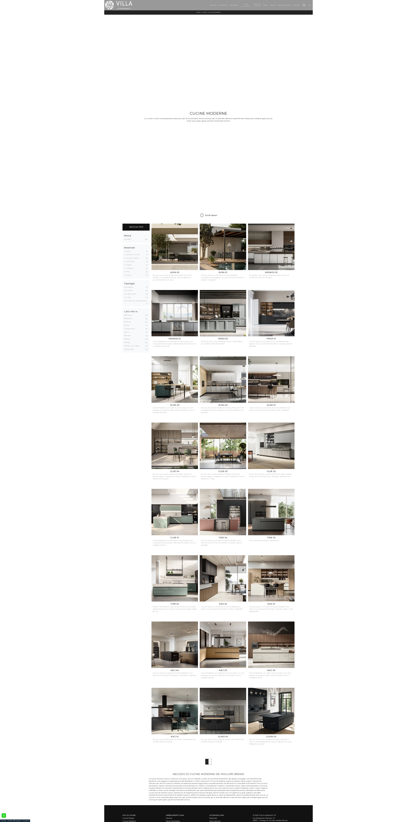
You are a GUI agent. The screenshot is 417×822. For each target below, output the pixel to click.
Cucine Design (128, 818)
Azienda (213, 5)
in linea (128, 297)
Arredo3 (128, 239)
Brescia (128, 322)
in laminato (130, 261)
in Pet (127, 272)
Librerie (169, 818)
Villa (246, 5)
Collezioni (223, 5)
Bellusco (129, 315)
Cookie (10, 821)
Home (198, 12)
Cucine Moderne (214, 12)
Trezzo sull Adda (132, 346)
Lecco (127, 332)
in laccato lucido (132, 255)
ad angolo (129, 287)
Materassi (213, 818)
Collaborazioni (284, 5)
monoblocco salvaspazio (135, 301)
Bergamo (129, 318)
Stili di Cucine (129, 815)
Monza (128, 342)
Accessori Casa (216, 815)
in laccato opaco (132, 258)
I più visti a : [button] (131, 311)
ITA (309, 5)
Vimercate (129, 349)
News (265, 5)
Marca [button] (127, 235)
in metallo (129, 268)
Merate (128, 336)
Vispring (257, 5)
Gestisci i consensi (22, 821)
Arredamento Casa (175, 815)
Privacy (3, 821)
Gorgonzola (130, 329)
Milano (128, 339)
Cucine (204, 12)
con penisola (130, 294)
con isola (129, 291)
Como (127, 325)
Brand (273, 5)
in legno (128, 265)
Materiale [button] (129, 248)
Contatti (296, 5)
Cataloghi (234, 5)
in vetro (128, 275)
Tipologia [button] (129, 283)
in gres (128, 251)
